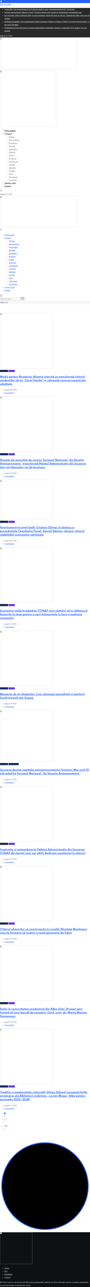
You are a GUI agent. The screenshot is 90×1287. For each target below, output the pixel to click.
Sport (11, 174)
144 (5, 1126)
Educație (12, 146)
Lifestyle (12, 165)
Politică (11, 137)
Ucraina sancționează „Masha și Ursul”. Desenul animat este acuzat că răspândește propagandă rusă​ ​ (43, 12)
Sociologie (13, 180)
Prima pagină (9, 131)
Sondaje (12, 171)
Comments (9, 393)
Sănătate (12, 168)
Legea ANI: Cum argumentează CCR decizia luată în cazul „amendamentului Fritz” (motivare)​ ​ (39, 9)
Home (2, 302)
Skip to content (6, 5)
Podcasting (13, 143)
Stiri (5, 1271)
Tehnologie (13, 177)
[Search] (1, 191)
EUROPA (12, 152)
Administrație (14, 140)
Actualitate (13, 149)
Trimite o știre (10, 183)
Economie (12, 158)
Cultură (11, 155)
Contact (7, 186)
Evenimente (13, 162)
